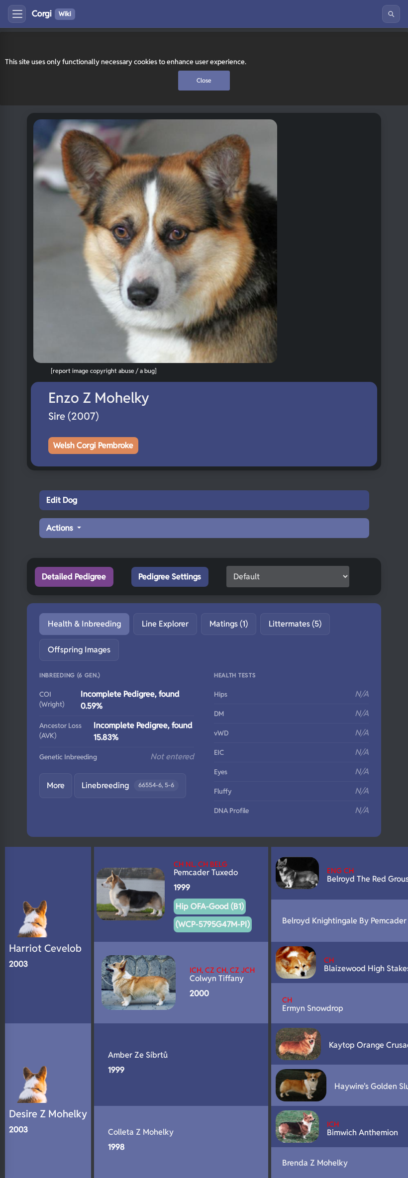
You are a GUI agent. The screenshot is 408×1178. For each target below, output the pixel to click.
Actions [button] (60, 528)
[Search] (391, 14)
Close (204, 80)
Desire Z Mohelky (48, 1113)
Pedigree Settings (169, 576)
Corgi (51, 13)
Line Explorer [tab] (165, 624)
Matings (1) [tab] (228, 624)
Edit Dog (61, 500)
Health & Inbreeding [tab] (84, 624)
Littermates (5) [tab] (295, 624)
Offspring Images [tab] (79, 649)
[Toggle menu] (17, 14)
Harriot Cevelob (45, 948)
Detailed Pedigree (74, 576)
